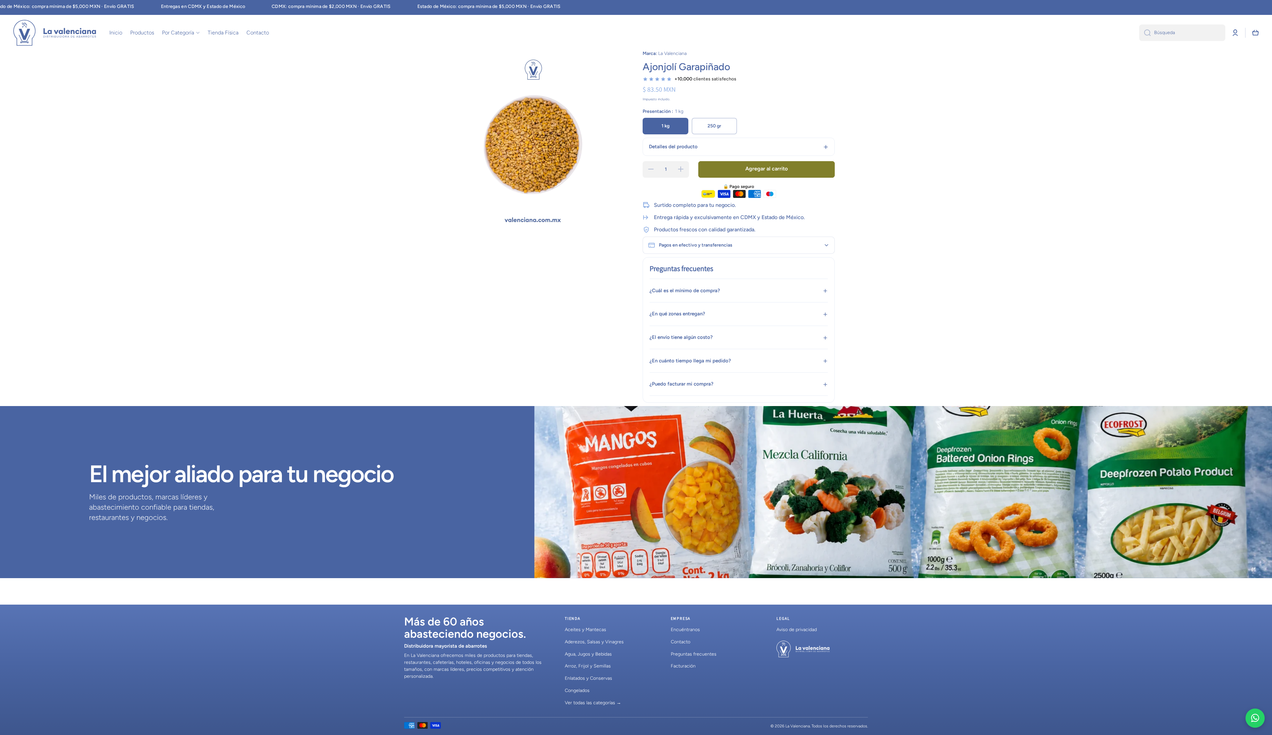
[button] (1255, 32)
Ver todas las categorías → (593, 703)
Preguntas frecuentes (693, 654)
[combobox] (1182, 32)
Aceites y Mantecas (585, 629)
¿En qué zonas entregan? (677, 314)
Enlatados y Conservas (588, 678)
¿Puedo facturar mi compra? (682, 384)
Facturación (683, 666)
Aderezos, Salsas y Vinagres (594, 642)
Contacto (680, 642)
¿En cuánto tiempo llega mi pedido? (690, 361)
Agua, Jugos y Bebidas (588, 654)
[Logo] (54, 33)
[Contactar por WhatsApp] (1255, 718)
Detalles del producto (673, 147)
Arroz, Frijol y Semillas (588, 666)
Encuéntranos (685, 629)
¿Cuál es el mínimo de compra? (685, 291)
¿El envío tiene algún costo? (681, 337)
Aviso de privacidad (796, 629)
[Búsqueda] (1145, 32)
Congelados (577, 690)
